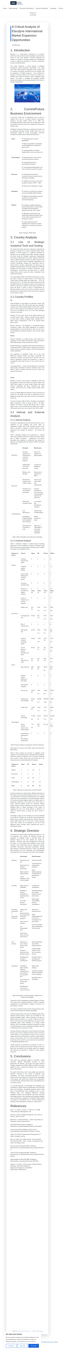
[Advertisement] (27, 1250)
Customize (11, 1345)
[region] (22, 1340)
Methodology (13, 8)
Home (5, 8)
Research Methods (42, 8)
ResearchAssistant (33, 14)
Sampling (53, 8)
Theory (60, 8)
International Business (24, 1331)
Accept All (33, 1345)
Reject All (22, 1345)
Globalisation (39, 1331)
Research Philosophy (27, 8)
